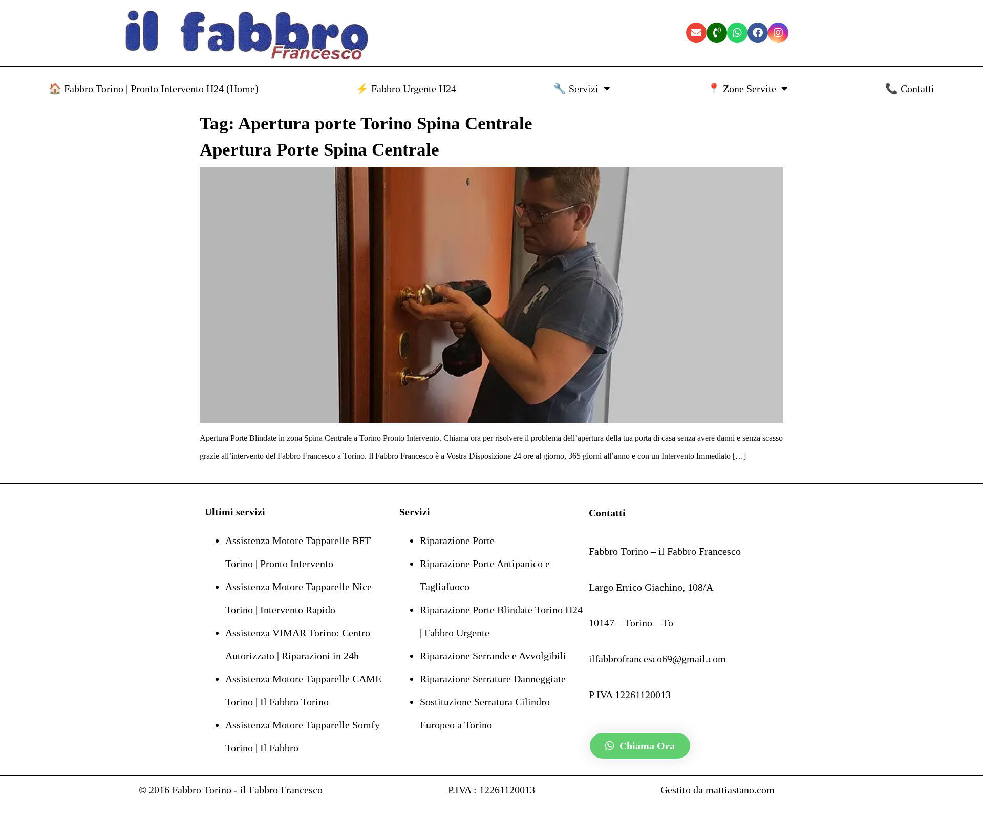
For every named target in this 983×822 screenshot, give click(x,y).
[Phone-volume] (717, 33)
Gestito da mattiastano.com (717, 789)
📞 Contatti (909, 88)
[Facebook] (757, 33)
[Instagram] (778, 33)
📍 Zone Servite (742, 88)
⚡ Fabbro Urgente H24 (406, 88)
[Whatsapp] (737, 33)
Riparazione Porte (457, 540)
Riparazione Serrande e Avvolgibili (493, 655)
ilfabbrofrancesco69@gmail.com (657, 658)
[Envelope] (696, 33)
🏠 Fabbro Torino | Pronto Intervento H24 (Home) (154, 88)
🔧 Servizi (576, 88)
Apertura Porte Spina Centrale (319, 150)
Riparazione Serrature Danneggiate (493, 678)
